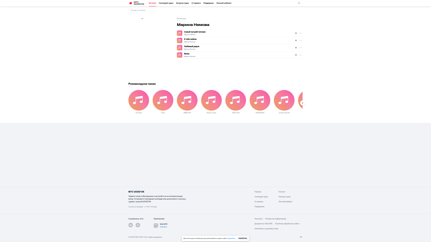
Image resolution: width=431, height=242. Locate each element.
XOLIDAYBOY (260, 113)
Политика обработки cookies (287, 224)
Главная (258, 192)
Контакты (259, 219)
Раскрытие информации (275, 219)
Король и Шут (211, 113)
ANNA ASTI (187, 113)
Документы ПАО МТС (264, 224)
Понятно (243, 238)
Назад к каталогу (138, 10)
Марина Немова (189, 35)
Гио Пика (139, 113)
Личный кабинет (223, 3)
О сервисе (196, 3)
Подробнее (231, 238)
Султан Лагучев (284, 113)
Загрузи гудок (182, 3)
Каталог (152, 3)
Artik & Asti (236, 113)
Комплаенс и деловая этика (266, 229)
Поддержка (208, 3)
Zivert (163, 113)
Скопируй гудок (166, 3)
